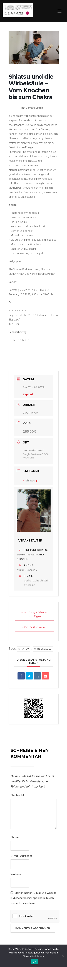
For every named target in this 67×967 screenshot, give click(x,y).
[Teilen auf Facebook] (21, 675)
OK (34, 961)
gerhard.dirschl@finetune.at (36, 583)
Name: (15, 837)
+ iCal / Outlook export (34, 627)
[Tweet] (29, 675)
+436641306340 (27, 569)
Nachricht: (18, 795)
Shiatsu (30, 480)
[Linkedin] (37, 675)
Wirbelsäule (42, 649)
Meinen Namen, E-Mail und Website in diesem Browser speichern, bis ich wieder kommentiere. (33, 898)
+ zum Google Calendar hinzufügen (34, 614)
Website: (16, 874)
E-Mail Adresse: (21, 856)
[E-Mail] (45, 675)
